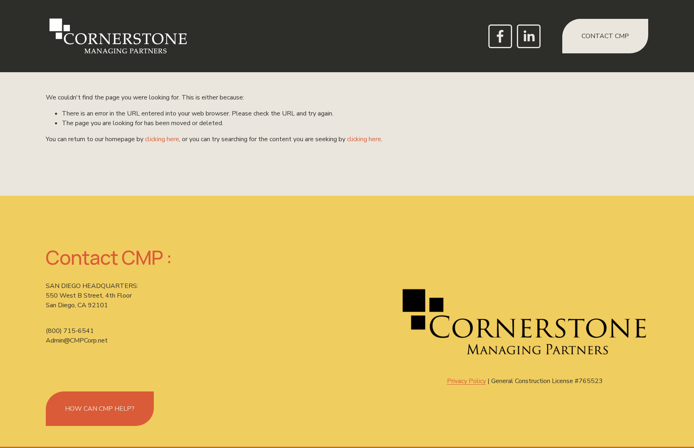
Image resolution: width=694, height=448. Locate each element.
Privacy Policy (466, 381)
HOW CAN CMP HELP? (100, 408)
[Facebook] (500, 36)
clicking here (162, 139)
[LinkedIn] (529, 36)
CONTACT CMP (605, 36)
